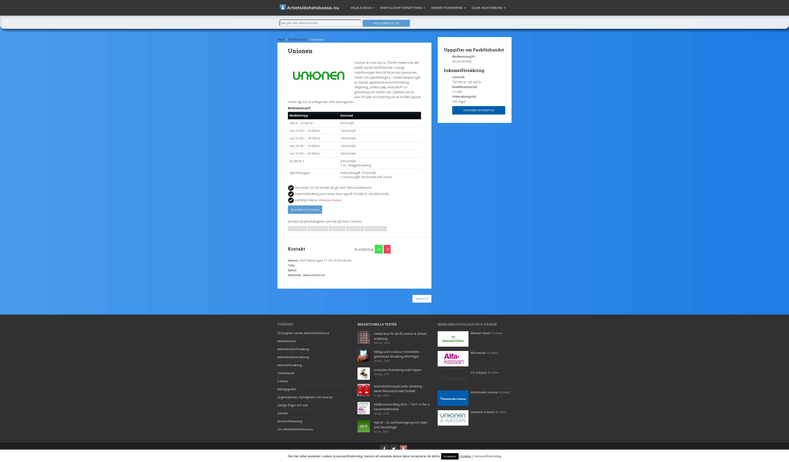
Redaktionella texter (377, 324)
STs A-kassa (479, 372)
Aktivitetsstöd (286, 341)
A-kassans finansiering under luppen (398, 370)
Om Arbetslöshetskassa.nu (295, 429)
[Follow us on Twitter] (394, 449)
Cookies (465, 456)
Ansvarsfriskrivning (289, 421)
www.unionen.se (314, 275)
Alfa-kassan (478, 353)
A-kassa (282, 381)
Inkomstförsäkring (447, 8)
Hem (281, 39)
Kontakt (282, 413)
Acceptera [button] (450, 456)
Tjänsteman (337, 228)
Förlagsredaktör (375, 228)
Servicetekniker (317, 228)
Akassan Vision (480, 333)
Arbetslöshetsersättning (401, 8)
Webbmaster (355, 228)
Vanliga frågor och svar (292, 405)
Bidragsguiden (286, 389)
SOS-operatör (297, 228)
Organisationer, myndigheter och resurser (305, 397)
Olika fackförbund (487, 8)
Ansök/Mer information (478, 110)
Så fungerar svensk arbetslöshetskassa (303, 333)
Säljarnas (421, 298)
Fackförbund (297, 39)
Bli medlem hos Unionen (305, 209)
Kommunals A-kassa (484, 392)
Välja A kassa (361, 8)
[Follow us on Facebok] (384, 449)
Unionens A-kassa (482, 412)
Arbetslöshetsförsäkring (293, 349)
